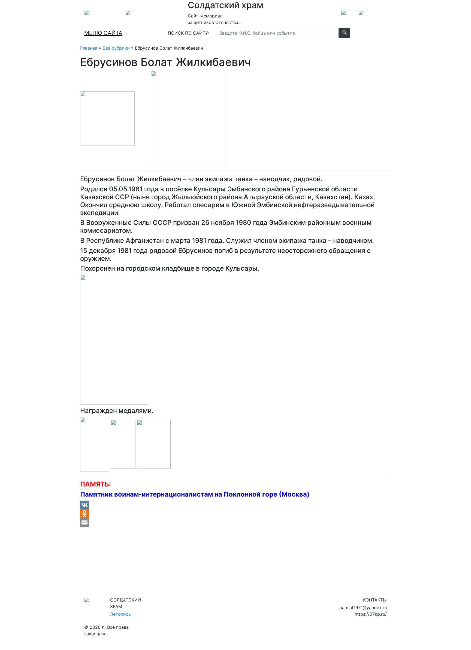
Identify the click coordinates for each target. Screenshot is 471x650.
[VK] (235, 505)
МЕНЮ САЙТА (103, 33)
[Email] (235, 522)
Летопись (120, 614)
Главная (88, 48)
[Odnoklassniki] (235, 513)
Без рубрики (116, 48)
